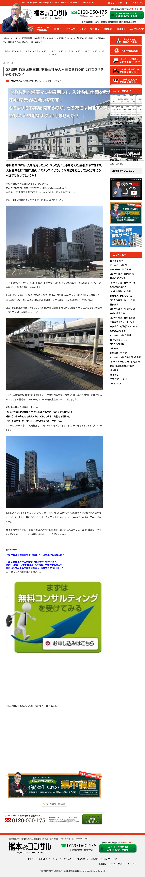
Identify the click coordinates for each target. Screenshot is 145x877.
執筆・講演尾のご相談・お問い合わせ (129, 81)
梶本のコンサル (10, 38)
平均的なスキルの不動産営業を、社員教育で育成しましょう (34, 568)
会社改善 (121, 28)
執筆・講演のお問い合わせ (122, 365)
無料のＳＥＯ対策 (117, 278)
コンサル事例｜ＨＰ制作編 (122, 273)
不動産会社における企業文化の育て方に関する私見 (31, 562)
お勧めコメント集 (118, 330)
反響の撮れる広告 (118, 286)
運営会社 (110, 2)
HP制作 (58, 28)
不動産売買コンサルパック (122, 322)
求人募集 (114, 370)
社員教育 (108, 28)
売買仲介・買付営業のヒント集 (124, 326)
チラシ (83, 28)
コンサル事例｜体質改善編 (122, 317)
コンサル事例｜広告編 (120, 291)
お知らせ (114, 348)
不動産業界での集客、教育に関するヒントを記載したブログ (47, 38)
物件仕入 (94, 28)
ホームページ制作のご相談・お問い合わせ (129, 60)
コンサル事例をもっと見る (123, 170)
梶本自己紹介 (116, 260)
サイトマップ (139, 2)
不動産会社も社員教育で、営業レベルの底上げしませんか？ (35, 554)
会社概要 (114, 374)
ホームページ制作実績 (120, 269)
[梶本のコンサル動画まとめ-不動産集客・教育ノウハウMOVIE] (126, 198)
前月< (7, 51)
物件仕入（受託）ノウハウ (121, 295)
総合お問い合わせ (118, 352)
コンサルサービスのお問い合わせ (125, 361)
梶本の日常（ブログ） (119, 339)
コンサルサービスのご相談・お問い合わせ (129, 70)
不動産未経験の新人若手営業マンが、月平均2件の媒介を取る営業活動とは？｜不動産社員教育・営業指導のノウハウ (126, 158)
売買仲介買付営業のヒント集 (130, 40)
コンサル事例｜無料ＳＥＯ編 (123, 282)
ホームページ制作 (118, 264)
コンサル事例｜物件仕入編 (122, 300)
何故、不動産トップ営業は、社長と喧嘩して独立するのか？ (34, 565)
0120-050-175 (92, 12)
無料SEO (70, 28)
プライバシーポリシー (124, 2)
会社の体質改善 (117, 313)
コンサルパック (137, 28)
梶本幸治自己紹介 (129, 50)
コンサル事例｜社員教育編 (122, 308)
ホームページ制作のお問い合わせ (125, 357)
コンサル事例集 (117, 343)
